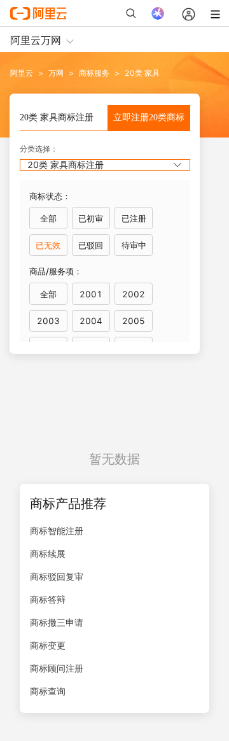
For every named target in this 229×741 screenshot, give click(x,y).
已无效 (48, 245)
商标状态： (50, 196)
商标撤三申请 (56, 622)
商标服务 (94, 73)
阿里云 (21, 73)
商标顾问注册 (56, 668)
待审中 (133, 245)
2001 (91, 294)
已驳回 (90, 245)
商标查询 (48, 691)
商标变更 (48, 645)
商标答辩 (48, 599)
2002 (133, 294)
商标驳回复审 (56, 576)
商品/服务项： (55, 271)
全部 (48, 218)
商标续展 (48, 553)
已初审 (90, 218)
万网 (56, 73)
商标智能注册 (56, 530)
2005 (133, 321)
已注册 (133, 218)
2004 (91, 321)
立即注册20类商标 (148, 117)
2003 (48, 321)
